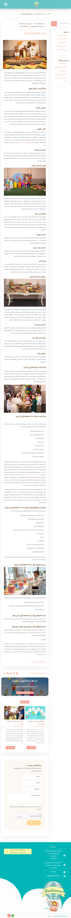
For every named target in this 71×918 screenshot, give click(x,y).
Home (49, 14)
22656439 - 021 (53, 859)
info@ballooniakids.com (53, 876)
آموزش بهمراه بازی (62, 35)
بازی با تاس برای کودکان (61, 75)
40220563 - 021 (53, 868)
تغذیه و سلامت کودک (62, 39)
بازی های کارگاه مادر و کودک (60, 67)
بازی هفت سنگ (63, 64)
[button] (17, 673)
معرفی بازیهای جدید (62, 50)
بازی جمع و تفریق (63, 71)
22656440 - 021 (53, 856)
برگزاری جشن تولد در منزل (24, 143)
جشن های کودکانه (62, 43)
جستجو (54, 24)
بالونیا (52, 916)
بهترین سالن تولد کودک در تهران (32, 475)
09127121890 (53, 872)
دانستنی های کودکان (40, 14)
